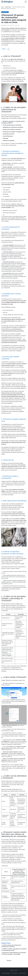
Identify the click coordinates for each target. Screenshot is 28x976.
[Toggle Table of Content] (7, 49)
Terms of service (22, 973)
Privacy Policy (14, 973)
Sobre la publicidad (6, 973)
